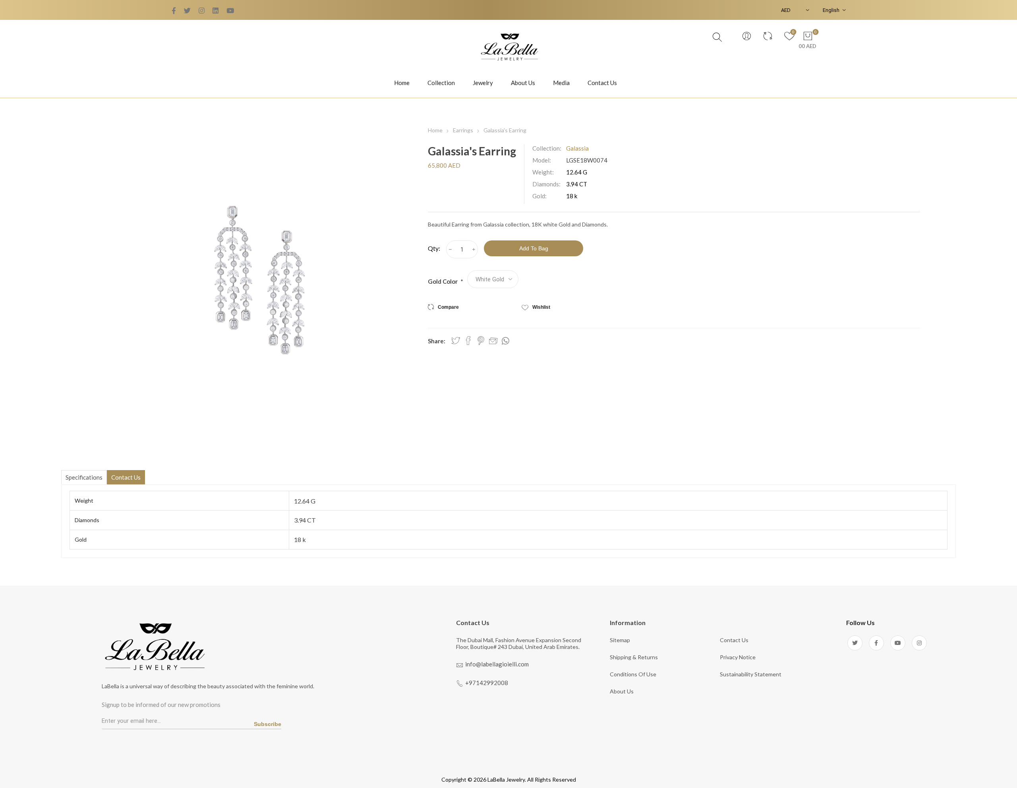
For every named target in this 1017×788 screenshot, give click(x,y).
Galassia (577, 148)
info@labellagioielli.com (497, 664)
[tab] (84, 477)
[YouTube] (202, 10)
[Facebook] (187, 10)
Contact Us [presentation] (126, 477)
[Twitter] (174, 10)
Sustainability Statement (750, 674)
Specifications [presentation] (84, 477)
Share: (436, 341)
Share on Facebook (468, 340)
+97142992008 (486, 682)
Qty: (434, 248)
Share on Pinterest (481, 340)
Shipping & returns (634, 657)
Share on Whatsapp (505, 341)
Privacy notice (738, 657)
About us (622, 691)
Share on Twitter (455, 340)
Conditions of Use (633, 674)
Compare (448, 307)
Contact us (734, 640)
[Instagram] (919, 643)
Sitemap (620, 640)
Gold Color (443, 281)
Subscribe (267, 724)
